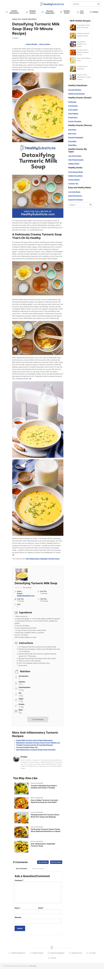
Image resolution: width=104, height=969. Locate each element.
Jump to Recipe (31, 44)
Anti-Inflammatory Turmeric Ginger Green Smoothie (35, 750)
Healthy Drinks (67, 12)
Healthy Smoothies (75, 176)
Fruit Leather (73, 110)
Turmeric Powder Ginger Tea (27, 747)
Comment (19, 880)
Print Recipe (38, 719)
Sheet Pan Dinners (75, 196)
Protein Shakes (74, 180)
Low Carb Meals (74, 192)
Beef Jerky (72, 134)
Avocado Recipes (74, 90)
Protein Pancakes (74, 121)
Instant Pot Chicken (75, 200)
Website (18, 917)
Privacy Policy (32, 966)
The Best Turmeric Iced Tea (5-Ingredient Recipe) (34, 745)
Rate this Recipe (56, 862)
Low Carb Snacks (74, 156)
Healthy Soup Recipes (76, 94)
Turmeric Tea (73, 184)
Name (18, 908)
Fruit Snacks (73, 106)
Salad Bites (72, 145)
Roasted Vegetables (49, 12)
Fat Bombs (72, 102)
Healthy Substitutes (14, 12)
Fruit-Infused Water (75, 172)
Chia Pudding (73, 114)
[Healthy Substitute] (52, 4)
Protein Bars (73, 117)
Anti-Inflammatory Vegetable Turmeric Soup (42, 559)
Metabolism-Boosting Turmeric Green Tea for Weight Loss (38, 743)
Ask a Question (43, 862)
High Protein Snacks (75, 160)
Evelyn (16, 38)
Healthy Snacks (32, 12)
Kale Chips (72, 130)
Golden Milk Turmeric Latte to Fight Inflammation (34, 740)
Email (41, 908)
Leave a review (44, 44)
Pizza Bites (72, 141)
